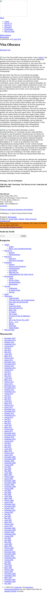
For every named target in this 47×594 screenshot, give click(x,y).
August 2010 (8, 441)
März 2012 (8, 403)
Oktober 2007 (9, 508)
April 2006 (8, 544)
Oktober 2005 (9, 556)
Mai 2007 (7, 518)
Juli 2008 (7, 490)
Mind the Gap (13, 272)
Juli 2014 (7, 348)
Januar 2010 (8, 455)
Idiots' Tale (12, 310)
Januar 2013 (8, 384)
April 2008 (8, 496)
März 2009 (8, 475)
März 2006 (8, 546)
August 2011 (8, 417)
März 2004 (8, 578)
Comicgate (18, 587)
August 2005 (8, 560)
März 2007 (8, 522)
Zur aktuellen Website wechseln (11, 227)
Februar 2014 (9, 358)
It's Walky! (12, 312)
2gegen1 (12, 264)
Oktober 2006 (9, 532)
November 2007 (10, 506)
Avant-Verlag (13, 219)
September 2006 (10, 534)
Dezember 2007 (9, 504)
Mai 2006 (7, 542)
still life (11, 324)
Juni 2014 (7, 350)
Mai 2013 (7, 376)
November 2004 (10, 574)
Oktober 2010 (9, 437)
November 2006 (10, 530)
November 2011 (10, 411)
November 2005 (10, 554)
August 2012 (8, 394)
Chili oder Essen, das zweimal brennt (21, 300)
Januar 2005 (8, 572)
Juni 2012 (7, 397)
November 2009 (10, 459)
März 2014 (8, 356)
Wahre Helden (14, 328)
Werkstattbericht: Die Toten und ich (21, 274)
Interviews (8, 25)
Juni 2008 (7, 492)
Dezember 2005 (9, 552)
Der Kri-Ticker (14, 280)
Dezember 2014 (9, 338)
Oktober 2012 (9, 390)
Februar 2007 (9, 524)
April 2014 (8, 354)
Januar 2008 (8, 502)
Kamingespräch (14, 268)
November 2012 (10, 388)
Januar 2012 (8, 407)
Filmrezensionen (14, 255)
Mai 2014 (7, 352)
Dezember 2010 (9, 433)
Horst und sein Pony (16, 308)
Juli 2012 (7, 396)
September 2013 (10, 368)
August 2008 (8, 488)
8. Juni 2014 (16, 39)
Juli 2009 (7, 467)
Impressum (29, 587)
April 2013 (8, 378)
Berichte (12, 253)
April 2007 (8, 520)
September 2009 (10, 463)
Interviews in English (16, 260)
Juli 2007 (7, 514)
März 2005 (8, 568)
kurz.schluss (13, 270)
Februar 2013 (9, 382)
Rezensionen (8, 29)
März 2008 (8, 498)
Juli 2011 (7, 419)
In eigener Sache (14, 290)
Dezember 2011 (9, 409)
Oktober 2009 (9, 461)
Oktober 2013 (9, 366)
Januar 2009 (8, 479)
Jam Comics (13, 314)
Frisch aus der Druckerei (17, 266)
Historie (21, 219)
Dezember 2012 (9, 386)
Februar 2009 (9, 477)
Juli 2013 (7, 372)
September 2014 (10, 344)
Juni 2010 (7, 445)
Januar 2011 (8, 431)
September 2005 (10, 558)
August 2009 (8, 465)
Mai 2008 (7, 494)
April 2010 (8, 449)
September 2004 (10, 576)
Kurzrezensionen (14, 282)
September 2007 (10, 510)
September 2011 (10, 415)
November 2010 (10, 435)
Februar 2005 (9, 570)
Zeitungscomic (5, 221)
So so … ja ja (13, 322)
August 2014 (8, 346)
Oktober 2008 (9, 485)
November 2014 (10, 340)
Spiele (6, 294)
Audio (11, 278)
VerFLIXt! (12, 326)
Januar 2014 (8, 360)
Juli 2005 (7, 562)
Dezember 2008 (9, 481)
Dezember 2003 (9, 579)
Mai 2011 (7, 423)
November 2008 (10, 483)
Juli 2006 (7, 538)
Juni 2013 (7, 374)
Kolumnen (8, 27)
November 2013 (10, 364)
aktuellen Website (10, 591)
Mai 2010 (7, 447)
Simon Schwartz (30, 219)
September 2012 (10, 392)
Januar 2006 (8, 550)
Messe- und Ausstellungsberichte (20, 249)
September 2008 (10, 487)
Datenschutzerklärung (11, 589)
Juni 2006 (7, 540)
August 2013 (8, 370)
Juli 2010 (7, 443)
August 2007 (8, 512)
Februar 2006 (9, 548)
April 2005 (8, 566)
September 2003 (10, 581)
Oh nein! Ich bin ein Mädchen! (19, 316)
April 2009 (8, 473)
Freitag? (11, 304)
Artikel (6, 22)
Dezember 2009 (9, 457)
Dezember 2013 (9, 362)
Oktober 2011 (9, 413)
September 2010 (10, 439)
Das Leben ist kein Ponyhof (18, 302)
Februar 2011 (9, 429)
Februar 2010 (9, 453)
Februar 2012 (9, 405)
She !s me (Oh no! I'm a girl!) (19, 320)
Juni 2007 (7, 516)
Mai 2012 (7, 399)
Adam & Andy (14, 298)
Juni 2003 (7, 583)
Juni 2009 (7, 469)
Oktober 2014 (9, 342)
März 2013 (8, 380)
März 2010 (8, 451)
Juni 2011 (7, 421)
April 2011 (8, 425)
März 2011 (8, 427)
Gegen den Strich (15, 306)
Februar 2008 (9, 500)
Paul (10, 318)
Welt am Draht (9, 31)
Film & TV (8, 24)
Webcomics (8, 296)
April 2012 (8, 401)
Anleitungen (13, 288)
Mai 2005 (7, 564)
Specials (7, 286)
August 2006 (8, 536)
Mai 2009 (7, 471)
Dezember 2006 (9, 528)
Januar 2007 (8, 526)
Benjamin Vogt (5, 50)
